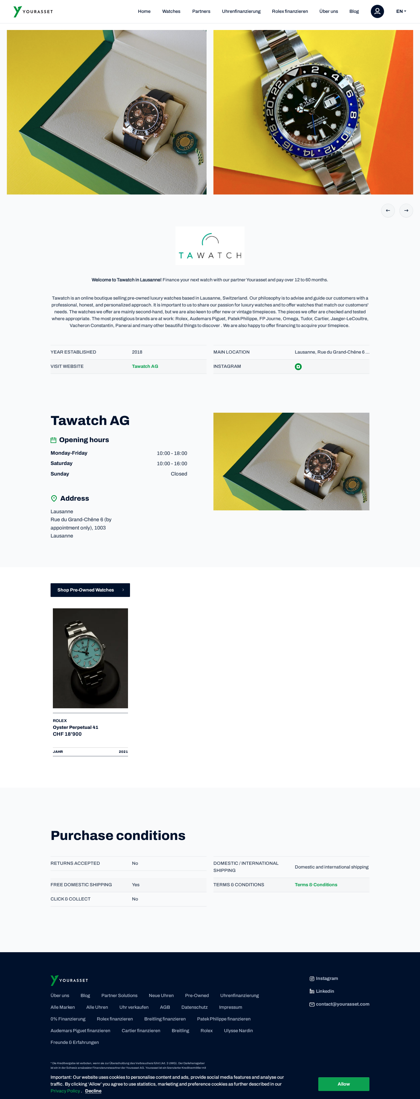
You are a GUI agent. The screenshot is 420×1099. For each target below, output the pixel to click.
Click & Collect (71, 899)
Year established (73, 352)
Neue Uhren (161, 995)
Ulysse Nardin (238, 1030)
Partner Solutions (119, 995)
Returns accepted (75, 863)
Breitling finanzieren (165, 1018)
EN (399, 11)
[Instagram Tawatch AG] (302, 366)
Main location (231, 352)
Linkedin (325, 991)
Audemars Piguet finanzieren (80, 1030)
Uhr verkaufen (134, 1007)
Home (144, 11)
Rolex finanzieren (290, 11)
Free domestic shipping (81, 884)
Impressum (230, 1007)
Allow (344, 1084)
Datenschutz (194, 1007)
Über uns (328, 11)
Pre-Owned (197, 995)
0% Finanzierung (68, 1018)
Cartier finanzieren (141, 1030)
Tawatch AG (145, 366)
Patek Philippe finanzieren (224, 1018)
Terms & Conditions (238, 884)
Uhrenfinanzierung (241, 11)
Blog (354, 11)
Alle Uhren (97, 1007)
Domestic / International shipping (246, 867)
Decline (93, 1090)
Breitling (180, 1030)
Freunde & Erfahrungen (75, 1042)
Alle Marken (63, 1007)
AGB (165, 1007)
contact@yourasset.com (342, 1004)
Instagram (227, 366)
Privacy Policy (66, 1090)
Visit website (67, 366)
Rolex (207, 1030)
